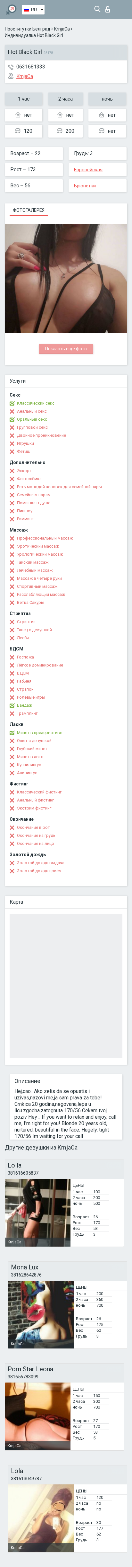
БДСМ (23, 673)
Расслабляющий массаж (41, 594)
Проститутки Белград (27, 28)
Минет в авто (30, 756)
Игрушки (25, 443)
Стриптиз (26, 621)
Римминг (25, 518)
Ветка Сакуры (30, 602)
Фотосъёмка (29, 478)
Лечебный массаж (35, 570)
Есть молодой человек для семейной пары (59, 486)
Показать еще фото (66, 348)
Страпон (25, 689)
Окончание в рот (33, 827)
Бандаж (24, 705)
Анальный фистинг (35, 800)
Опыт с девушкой (34, 740)
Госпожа (25, 657)
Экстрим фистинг (34, 808)
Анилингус (27, 772)
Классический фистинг (39, 792)
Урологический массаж (40, 554)
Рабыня (24, 681)
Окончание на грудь (36, 835)
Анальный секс (32, 411)
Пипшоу (24, 510)
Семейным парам (34, 494)
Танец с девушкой (34, 629)
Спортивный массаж (37, 586)
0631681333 (30, 67)
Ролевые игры (31, 697)
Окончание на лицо (35, 843)
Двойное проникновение (41, 435)
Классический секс (35, 403)
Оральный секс (32, 419)
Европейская (88, 170)
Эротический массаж (38, 546)
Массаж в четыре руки (39, 578)
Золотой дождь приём (39, 870)
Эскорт (24, 470)
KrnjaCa (62, 28)
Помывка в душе (33, 502)
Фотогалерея (29, 210)
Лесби (23, 637)
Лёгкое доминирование (40, 665)
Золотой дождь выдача (40, 862)
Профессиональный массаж (45, 538)
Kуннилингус (29, 764)
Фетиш (23, 451)
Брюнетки (85, 186)
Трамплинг (27, 713)
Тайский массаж (32, 562)
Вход (109, 7)
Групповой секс (32, 427)
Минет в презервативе (39, 732)
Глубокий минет (32, 748)
